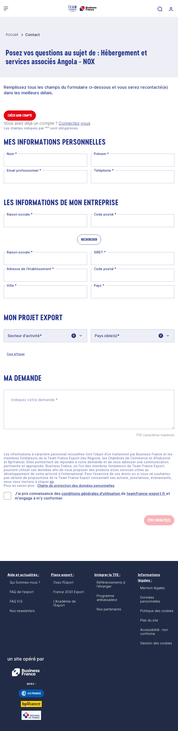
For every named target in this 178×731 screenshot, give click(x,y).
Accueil (12, 34)
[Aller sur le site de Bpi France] (31, 704)
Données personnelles (150, 599)
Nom (12, 154)
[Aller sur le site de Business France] (25, 672)
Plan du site (149, 620)
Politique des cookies (156, 611)
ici (52, 482)
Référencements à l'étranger (111, 584)
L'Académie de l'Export (64, 603)
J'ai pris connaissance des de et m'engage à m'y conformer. (92, 495)
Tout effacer (15, 354)
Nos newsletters (22, 611)
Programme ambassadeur (107, 598)
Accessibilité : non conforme (154, 632)
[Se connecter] (170, 8)
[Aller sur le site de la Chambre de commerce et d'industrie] (31, 693)
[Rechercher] (159, 8)
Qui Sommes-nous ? (25, 582)
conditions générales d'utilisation (91, 493)
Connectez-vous (74, 123)
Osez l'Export (63, 582)
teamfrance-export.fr (146, 493)
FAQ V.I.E (16, 601)
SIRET (100, 252)
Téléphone (104, 170)
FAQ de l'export (22, 592)
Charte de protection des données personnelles (75, 485)
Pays (99, 285)
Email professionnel (24, 170)
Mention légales (152, 588)
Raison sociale (20, 214)
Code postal (105, 214)
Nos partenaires (109, 609)
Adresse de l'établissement (30, 269)
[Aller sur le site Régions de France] (31, 715)
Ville (12, 285)
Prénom (101, 154)
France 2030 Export (68, 592)
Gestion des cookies (156, 643)
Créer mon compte (20, 115)
